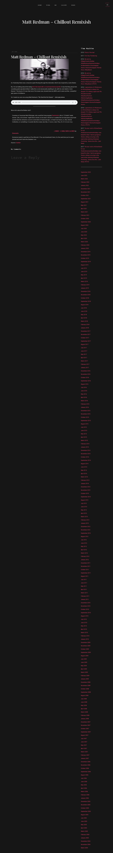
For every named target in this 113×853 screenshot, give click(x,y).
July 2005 (84, 818)
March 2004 (84, 848)
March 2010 (84, 632)
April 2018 (84, 318)
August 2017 (84, 344)
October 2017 (85, 338)
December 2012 (85, 526)
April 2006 (84, 788)
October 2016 (85, 377)
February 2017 (85, 364)
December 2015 (85, 410)
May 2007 (84, 745)
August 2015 (84, 424)
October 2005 (85, 808)
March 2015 (84, 440)
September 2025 (86, 172)
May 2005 (84, 824)
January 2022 (85, 185)
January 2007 (85, 758)
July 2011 (84, 579)
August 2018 (84, 304)
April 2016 (84, 397)
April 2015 (84, 437)
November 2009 (85, 646)
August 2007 (84, 735)
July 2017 (84, 348)
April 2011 (84, 589)
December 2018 (85, 291)
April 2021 (84, 208)
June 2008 (84, 702)
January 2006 (85, 798)
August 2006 (84, 775)
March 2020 (84, 242)
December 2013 (85, 487)
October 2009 (85, 649)
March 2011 (84, 593)
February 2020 (85, 245)
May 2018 (84, 314)
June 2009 (84, 662)
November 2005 (85, 805)
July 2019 (84, 268)
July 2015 (84, 427)
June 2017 (84, 351)
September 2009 (86, 652)
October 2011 (85, 569)
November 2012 (85, 530)
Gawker (18, 142)
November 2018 (85, 295)
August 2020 (84, 225)
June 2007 (84, 742)
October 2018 (85, 298)
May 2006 (84, 785)
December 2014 (85, 450)
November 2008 (85, 685)
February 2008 (85, 715)
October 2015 (85, 417)
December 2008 (85, 682)
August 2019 (84, 265)
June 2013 (84, 506)
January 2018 (85, 328)
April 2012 (84, 550)
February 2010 (85, 636)
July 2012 (84, 540)
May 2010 (84, 626)
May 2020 (84, 235)
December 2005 (85, 801)
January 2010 (85, 639)
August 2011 (84, 576)
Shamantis (15, 133)
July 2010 (84, 619)
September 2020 (86, 222)
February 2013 (85, 520)
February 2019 (85, 285)
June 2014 (84, 467)
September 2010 (86, 612)
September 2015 (86, 420)
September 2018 (86, 301)
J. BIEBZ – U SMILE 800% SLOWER (64, 131)
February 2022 (85, 182)
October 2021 (85, 195)
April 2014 (84, 473)
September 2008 (86, 692)
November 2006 (85, 765)
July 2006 (84, 778)
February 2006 (85, 795)
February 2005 (85, 834)
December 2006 (85, 762)
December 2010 (85, 603)
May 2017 (84, 354)
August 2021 (84, 202)
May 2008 (84, 705)
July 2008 (84, 699)
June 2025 (84, 175)
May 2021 (84, 205)
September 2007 (86, 732)
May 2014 (84, 470)
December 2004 (85, 841)
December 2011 (85, 563)
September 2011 (86, 573)
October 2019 (85, 258)
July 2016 (84, 387)
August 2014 (84, 463)
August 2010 (84, 616)
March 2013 (84, 516)
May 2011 (84, 586)
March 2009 (84, 672)
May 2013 (84, 510)
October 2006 (85, 768)
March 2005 (84, 831)
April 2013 (84, 513)
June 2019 (84, 271)
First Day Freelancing (91, 56)
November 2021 (85, 192)
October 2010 (85, 609)
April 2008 (84, 709)
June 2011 (84, 583)
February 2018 (85, 324)
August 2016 (84, 384)
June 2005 (84, 821)
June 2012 (84, 543)
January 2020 (85, 248)
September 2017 (86, 341)
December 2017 (85, 331)
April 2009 (84, 669)
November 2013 (85, 490)
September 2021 (86, 198)
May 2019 (84, 275)
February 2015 (85, 444)
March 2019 (84, 281)
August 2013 (84, 500)
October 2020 (85, 218)
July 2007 (84, 738)
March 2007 (84, 752)
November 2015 (85, 414)
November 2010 (85, 606)
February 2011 (85, 596)
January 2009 (85, 679)
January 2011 (85, 599)
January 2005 (85, 838)
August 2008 (84, 695)
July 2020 (84, 228)
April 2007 (84, 748)
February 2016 (85, 404)
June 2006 (84, 781)
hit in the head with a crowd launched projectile (46, 87)
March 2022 (84, 179)
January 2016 (85, 407)
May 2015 (84, 434)
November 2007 (85, 725)
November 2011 (85, 566)
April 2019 (84, 278)
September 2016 (86, 381)
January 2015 (85, 447)
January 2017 (85, 367)
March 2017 (84, 361)
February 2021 (85, 215)
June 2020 (84, 232)
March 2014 (84, 477)
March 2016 (84, 400)
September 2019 (86, 261)
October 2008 (85, 689)
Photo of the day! (90, 52)
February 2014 (85, 480)
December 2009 (85, 642)
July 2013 (84, 503)
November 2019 (85, 255)
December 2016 (85, 371)
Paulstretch (55, 115)
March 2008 (84, 712)
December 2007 (85, 722)
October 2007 (85, 728)
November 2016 (85, 374)
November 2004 (85, 844)
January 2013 (85, 523)
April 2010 (84, 629)
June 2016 (84, 391)
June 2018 (84, 311)
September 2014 (86, 460)
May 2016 (84, 394)
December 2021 (85, 189)
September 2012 (86, 533)
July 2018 (84, 308)
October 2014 (85, 457)
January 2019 (85, 288)
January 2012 (85, 559)
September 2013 (86, 497)
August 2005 (84, 814)
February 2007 (85, 755)
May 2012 (84, 546)
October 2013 (85, 493)
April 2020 (84, 238)
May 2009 (84, 665)
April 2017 (84, 357)
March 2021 (84, 212)
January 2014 (85, 483)
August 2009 (84, 656)
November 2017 (85, 334)
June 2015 (84, 430)
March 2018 (84, 321)
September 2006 (86, 771)
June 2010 (84, 622)
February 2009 (85, 675)
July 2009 (84, 659)
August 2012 (84, 536)
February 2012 (85, 556)
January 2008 (85, 718)
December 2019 (85, 251)
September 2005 (86, 811)
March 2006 (84, 791)
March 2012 (84, 553)
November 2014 (85, 453)
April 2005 (84, 828)
